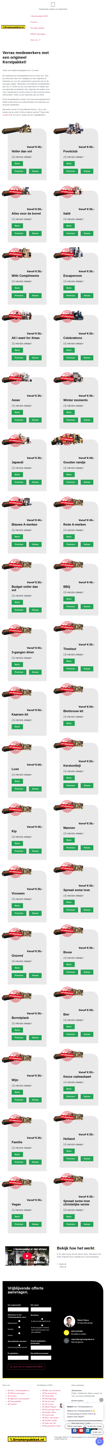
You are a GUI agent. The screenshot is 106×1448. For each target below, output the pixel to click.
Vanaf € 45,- (35, 146)
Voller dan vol (22, 151)
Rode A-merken (74, 524)
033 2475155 (77, 1331)
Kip (14, 831)
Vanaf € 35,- (35, 271)
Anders (10, 1335)
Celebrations (72, 338)
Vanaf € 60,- (35, 764)
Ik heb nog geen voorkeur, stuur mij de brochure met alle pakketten (40, 1330)
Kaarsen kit (20, 714)
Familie (17, 1142)
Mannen (69, 828)
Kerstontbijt (72, 765)
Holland (69, 1139)
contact (6, 115)
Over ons (34, 40)
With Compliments (25, 275)
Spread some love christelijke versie (76, 1202)
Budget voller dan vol (25, 588)
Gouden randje (74, 462)
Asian (16, 400)
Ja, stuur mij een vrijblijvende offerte (26, 1367)
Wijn (15, 1080)
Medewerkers (12, 1323)
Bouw (67, 952)
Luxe (15, 769)
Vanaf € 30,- (86, 1010)
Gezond (17, 955)
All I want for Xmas (26, 338)
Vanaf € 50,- (86, 706)
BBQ (66, 586)
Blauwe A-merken (24, 524)
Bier (66, 1014)
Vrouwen (18, 893)
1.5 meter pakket (22, 157)
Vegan (16, 1204)
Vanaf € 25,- (35, 582)
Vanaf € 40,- (86, 457)
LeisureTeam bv (60, 1439)
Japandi (17, 462)
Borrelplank (20, 1017)
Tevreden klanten (37, 28)
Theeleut (69, 649)
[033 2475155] (66, 1332)
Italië (66, 213)
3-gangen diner (23, 652)
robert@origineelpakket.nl (82, 1339)
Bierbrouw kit (73, 711)
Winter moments (75, 400)
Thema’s (33, 22)
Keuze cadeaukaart (77, 1076)
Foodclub (70, 151)
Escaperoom (72, 275)
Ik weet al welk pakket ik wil (40, 1321)
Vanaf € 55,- (35, 647)
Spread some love (76, 890)
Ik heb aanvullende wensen (17, 1347)
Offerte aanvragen (37, 34)
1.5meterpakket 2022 (39, 16)
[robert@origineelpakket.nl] (66, 1340)
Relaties (11, 1329)
